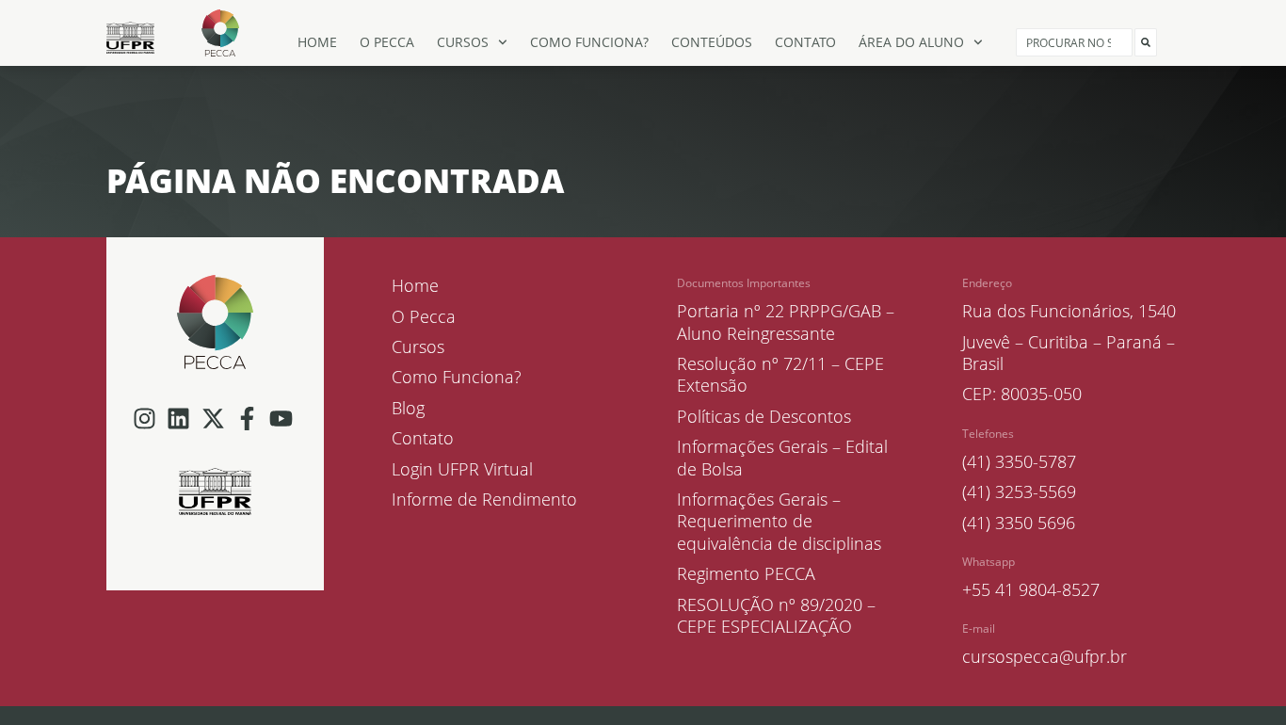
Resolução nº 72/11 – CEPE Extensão (780, 374)
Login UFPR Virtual (462, 469)
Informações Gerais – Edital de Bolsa (782, 457)
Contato (805, 42)
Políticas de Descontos (764, 416)
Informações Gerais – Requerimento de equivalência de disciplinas (779, 522)
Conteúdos (711, 42)
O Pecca (387, 42)
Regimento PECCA (746, 574)
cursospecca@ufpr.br (1044, 656)
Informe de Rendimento (484, 499)
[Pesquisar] (1145, 42)
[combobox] (1074, 42)
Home (317, 42)
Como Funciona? (589, 42)
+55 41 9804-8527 (1031, 589)
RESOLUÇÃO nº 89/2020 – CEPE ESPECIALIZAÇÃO (776, 615)
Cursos (463, 42)
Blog (408, 408)
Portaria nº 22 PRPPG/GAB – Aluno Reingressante (785, 322)
